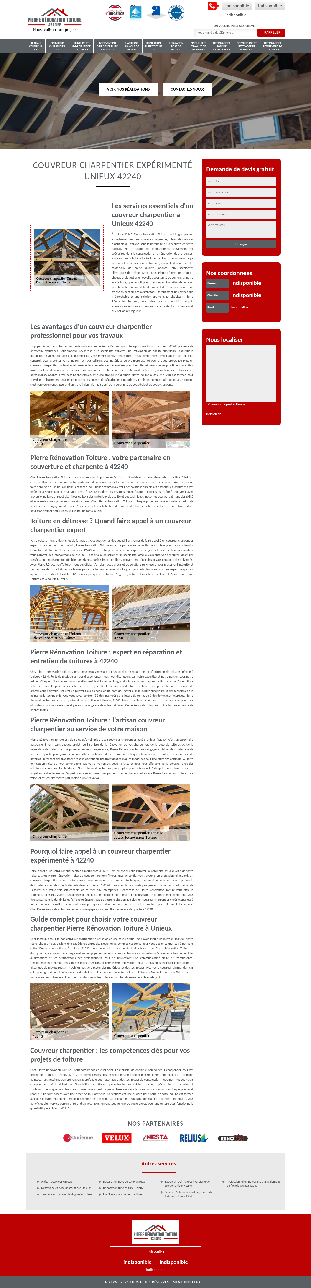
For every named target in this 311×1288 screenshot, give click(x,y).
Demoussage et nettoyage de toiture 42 (247, 46)
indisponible (237, 6)
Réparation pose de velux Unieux (124, 1182)
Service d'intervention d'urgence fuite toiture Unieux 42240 (189, 1194)
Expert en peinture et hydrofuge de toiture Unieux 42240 (187, 1184)
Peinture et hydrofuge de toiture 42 (81, 46)
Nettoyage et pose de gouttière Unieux (66, 1188)
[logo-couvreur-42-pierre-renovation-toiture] (155, 1233)
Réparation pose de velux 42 (176, 46)
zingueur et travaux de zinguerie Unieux (66, 1194)
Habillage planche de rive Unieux (124, 1194)
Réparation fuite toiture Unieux (123, 1188)
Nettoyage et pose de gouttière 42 (221, 46)
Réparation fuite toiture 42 (153, 46)
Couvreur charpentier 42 (57, 46)
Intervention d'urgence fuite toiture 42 (107, 46)
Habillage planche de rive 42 (132, 46)
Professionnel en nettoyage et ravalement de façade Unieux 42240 (253, 1184)
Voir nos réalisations (128, 89)
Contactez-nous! (187, 89)
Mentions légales (190, 1282)
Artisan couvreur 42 (35, 46)
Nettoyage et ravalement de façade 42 (272, 46)
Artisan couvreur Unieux (56, 1182)
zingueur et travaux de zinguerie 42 (198, 46)
